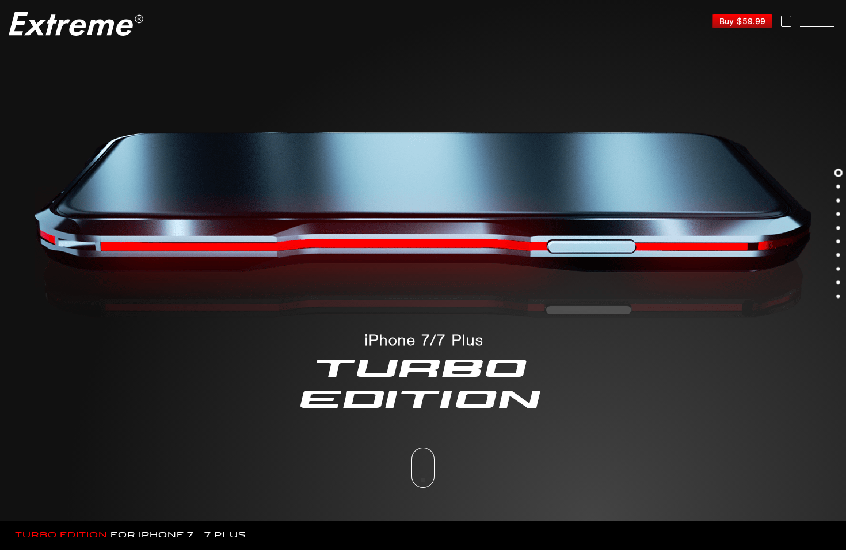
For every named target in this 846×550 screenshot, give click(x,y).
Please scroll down (423, 468)
